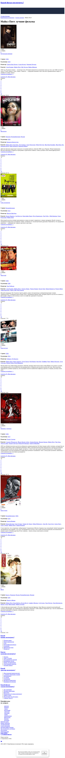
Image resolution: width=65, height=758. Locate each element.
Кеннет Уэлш (4, 604)
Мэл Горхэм (20, 290)
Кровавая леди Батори (10, 681)
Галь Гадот (51, 524)
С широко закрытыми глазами (12, 674)
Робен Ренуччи (40, 144)
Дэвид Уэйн (13, 290)
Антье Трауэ (57, 524)
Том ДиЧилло (10, 286)
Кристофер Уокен (27, 216)
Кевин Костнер (10, 524)
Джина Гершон (34, 289)
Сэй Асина (42, 603)
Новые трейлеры (5, 723)
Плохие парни (8, 640)
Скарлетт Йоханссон (11, 442)
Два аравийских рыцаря (10, 659)
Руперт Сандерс (11, 439)
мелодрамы (7, 710)
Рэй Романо (32, 361)
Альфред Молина (33, 603)
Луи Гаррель (22, 144)
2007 (9, 597)
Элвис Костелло (5, 290)
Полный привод (8, 665)
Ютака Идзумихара (23, 443)
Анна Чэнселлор (30, 144)
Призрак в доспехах (6, 428)
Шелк (2, 589)
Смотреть (3, 76)
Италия (23, 136)
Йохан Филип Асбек (23, 442)
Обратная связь (5, 731)
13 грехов (6, 677)
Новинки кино (5, 721)
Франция (8, 136)
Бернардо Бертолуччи (12, 142)
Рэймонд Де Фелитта (12, 359)
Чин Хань (58, 442)
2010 (9, 61)
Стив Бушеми (9, 67)
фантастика (7, 717)
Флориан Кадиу (5, 146)
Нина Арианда (17, 361)
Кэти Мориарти (18, 363)
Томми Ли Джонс (27, 524)
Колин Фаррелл (10, 216)
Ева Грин (15, 144)
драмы (6, 714)
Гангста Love (4, 348)
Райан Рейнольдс (37, 524)
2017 (9, 436)
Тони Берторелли (57, 603)
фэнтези (6, 718)
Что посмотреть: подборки (8, 728)
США (7, 59)
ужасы (6, 709)
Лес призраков (8, 689)
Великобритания (15, 136)
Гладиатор (6, 646)
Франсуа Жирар (11, 600)
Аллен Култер (22, 64)
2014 (9, 356)
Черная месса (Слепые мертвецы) (13, 694)
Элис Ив (45, 524)
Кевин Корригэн (50, 289)
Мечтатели (3, 131)
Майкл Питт (17, 67)
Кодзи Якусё (24, 603)
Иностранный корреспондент (12, 673)
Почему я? (6, 649)
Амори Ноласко (20, 525)
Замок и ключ (7, 695)
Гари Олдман (18, 524)
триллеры (6, 713)
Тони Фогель (48, 603)
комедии (6, 706)
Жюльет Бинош (43, 442)
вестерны (6, 720)
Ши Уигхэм (24, 67)
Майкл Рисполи (55, 361)
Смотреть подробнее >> (7, 74)
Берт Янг (38, 361)
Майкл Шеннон (32, 67)
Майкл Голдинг (20, 604)
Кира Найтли (16, 603)
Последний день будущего (11, 696)
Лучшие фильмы (5, 16)
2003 (9, 139)
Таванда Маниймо (34, 443)
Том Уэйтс (46, 216)
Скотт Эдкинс (4, 525)
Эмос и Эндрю (8, 658)
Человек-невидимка (9, 691)
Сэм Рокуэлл (18, 216)
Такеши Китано (34, 442)
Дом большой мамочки (10, 664)
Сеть (5, 643)
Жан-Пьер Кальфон (50, 144)
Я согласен (44, 753)
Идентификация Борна (10, 644)
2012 (9, 210)
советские (7, 711)
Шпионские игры (8, 647)
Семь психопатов (5, 202)
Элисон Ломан (25, 289)
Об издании (4, 730)
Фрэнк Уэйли (10, 363)
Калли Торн (42, 289)
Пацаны (6, 657)
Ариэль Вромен (11, 521)
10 (1, 94)
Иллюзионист (7, 676)
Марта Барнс (11, 604)
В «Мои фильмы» (11, 76)
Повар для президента (10, 662)
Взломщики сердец (9, 661)
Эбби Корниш (53, 216)
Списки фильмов (5, 726)
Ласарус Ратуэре (13, 443)
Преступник (4, 510)
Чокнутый (3, 275)
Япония (32, 595)
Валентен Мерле (23, 146)
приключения (8, 716)
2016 (9, 518)
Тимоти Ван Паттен (12, 64)
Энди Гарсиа (25, 361)
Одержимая (7, 679)
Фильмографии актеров (7, 727)
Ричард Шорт (59, 289)
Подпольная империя (6, 53)
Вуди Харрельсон (37, 216)
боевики (6, 707)
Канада (8, 595)
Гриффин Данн (46, 361)
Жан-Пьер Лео (60, 144)
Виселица (6, 692)
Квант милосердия (9, 641)
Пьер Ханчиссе (14, 146)
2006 (9, 283)
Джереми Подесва (31, 64)
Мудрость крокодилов (10, 680)
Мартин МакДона (11, 213)
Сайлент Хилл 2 (8, 698)
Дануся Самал (4, 443)
